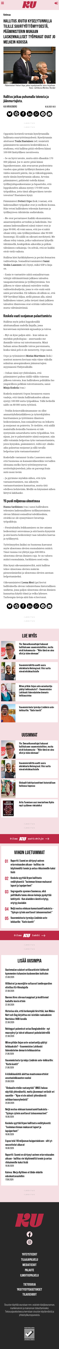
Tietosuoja (29, 1284)
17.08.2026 (9, 1179)
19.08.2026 (9, 1116)
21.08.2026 (9, 1053)
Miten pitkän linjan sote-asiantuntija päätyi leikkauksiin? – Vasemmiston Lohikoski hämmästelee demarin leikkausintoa (35, 691)
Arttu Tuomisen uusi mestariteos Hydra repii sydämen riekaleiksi (36, 804)
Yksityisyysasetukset (29, 1289)
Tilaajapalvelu (29, 1259)
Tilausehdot (29, 1294)
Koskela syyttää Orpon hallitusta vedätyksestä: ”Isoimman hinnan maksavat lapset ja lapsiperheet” (31, 881)
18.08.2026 (9, 1134)
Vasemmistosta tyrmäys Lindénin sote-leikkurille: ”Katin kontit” (36, 709)
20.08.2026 (9, 1081)
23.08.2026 (9, 977)
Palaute (29, 1270)
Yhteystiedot (29, 1254)
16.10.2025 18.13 (50, 106)
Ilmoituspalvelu (29, 1275)
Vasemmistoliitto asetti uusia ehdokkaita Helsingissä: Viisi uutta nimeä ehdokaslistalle (35, 668)
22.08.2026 (9, 990)
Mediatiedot (29, 1265)
